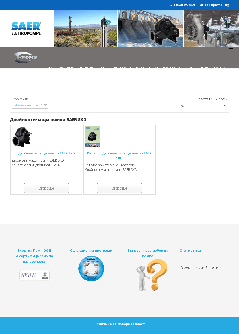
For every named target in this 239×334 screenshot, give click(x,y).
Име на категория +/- (28, 105)
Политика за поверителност (119, 324)
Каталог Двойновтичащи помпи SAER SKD (119, 155)
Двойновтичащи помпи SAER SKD (46, 153)
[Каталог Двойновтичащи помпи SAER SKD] (119, 136)
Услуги (67, 68)
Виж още (46, 188)
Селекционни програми (91, 250)
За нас (51, 72)
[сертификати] (35, 277)
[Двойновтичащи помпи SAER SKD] (46, 136)
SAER (102, 68)
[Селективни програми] (91, 268)
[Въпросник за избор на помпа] (148, 275)
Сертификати (168, 68)
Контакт (221, 68)
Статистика (190, 250)
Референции (197, 68)
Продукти (121, 68)
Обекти (143, 68)
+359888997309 (184, 5)
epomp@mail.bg (217, 5)
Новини (86, 68)
